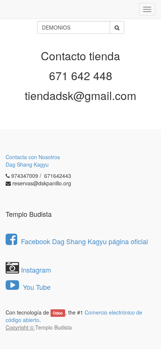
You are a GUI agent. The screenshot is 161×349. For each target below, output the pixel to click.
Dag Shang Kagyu (27, 164)
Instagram (36, 269)
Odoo (58, 313)
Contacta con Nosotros (33, 157)
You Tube (36, 287)
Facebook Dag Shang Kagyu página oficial (84, 241)
